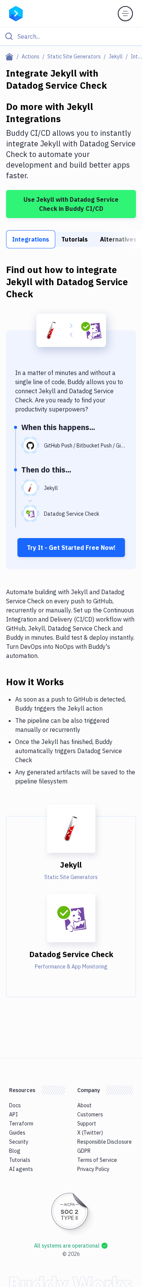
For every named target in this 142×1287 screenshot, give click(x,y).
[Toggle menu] (125, 13)
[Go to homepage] (16, 13)
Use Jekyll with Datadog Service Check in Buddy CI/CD (71, 204)
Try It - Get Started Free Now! (71, 547)
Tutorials (74, 239)
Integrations (30, 239)
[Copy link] (73, 681)
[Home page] (11, 56)
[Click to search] (71, 36)
